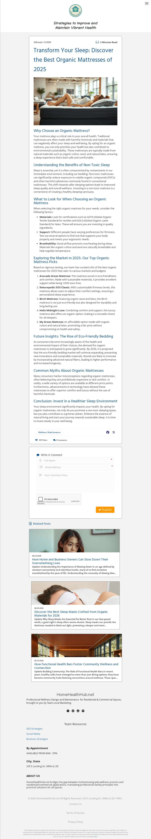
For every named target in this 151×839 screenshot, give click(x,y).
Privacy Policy (75, 822)
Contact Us (75, 804)
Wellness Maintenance (49, 432)
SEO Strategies (34, 728)
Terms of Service (75, 813)
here (95, 836)
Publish (106, 510)
